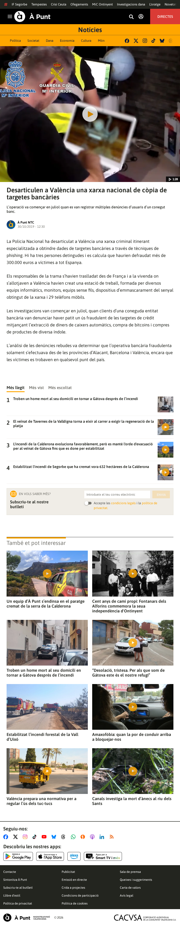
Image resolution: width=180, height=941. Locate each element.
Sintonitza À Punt (15, 879)
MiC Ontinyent (102, 4)
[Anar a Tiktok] (35, 836)
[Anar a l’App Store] (50, 856)
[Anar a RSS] (112, 836)
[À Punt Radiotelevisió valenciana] (26, 918)
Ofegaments (79, 4)
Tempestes (39, 4)
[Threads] (171, 41)
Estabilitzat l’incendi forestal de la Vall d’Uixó (42, 737)
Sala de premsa (130, 872)
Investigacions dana (131, 4)
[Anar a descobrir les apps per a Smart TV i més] (103, 856)
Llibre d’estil (11, 895)
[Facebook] (127, 40)
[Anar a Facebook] (6, 836)
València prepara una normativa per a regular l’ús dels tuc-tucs (41, 801)
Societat (33, 40)
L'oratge (154, 4)
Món (101, 40)
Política (15, 40)
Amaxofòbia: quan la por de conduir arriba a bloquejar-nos (131, 737)
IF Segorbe (19, 4)
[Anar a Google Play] (18, 856)
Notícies (90, 29)
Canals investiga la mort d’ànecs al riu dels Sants (131, 801)
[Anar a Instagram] (26, 836)
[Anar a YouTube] (45, 836)
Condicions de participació (80, 895)
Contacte (9, 872)
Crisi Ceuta (58, 4)
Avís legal (126, 895)
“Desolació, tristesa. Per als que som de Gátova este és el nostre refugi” (128, 672)
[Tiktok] (153, 40)
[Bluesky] (162, 41)
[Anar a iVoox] (84, 836)
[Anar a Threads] (64, 836)
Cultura (86, 40)
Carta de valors (130, 887)
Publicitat (68, 872)
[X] (136, 41)
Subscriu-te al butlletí (18, 887)
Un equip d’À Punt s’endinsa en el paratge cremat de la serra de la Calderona (46, 603)
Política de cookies (75, 903)
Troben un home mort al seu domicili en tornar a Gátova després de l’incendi (44, 672)
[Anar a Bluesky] (55, 836)
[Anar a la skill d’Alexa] (74, 856)
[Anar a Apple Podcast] (93, 836)
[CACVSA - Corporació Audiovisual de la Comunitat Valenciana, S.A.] (145, 918)
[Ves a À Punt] (32, 16)
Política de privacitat (17, 903)
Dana (49, 40)
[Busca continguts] (131, 17)
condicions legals (123, 503)
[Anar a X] (16, 836)
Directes (165, 16)
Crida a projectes (73, 887)
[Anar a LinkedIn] (103, 836)
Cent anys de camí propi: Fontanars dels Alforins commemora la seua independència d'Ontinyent (129, 606)
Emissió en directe (74, 879)
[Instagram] (145, 40)
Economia (67, 40)
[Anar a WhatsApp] (74, 836)
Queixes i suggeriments (136, 879)
